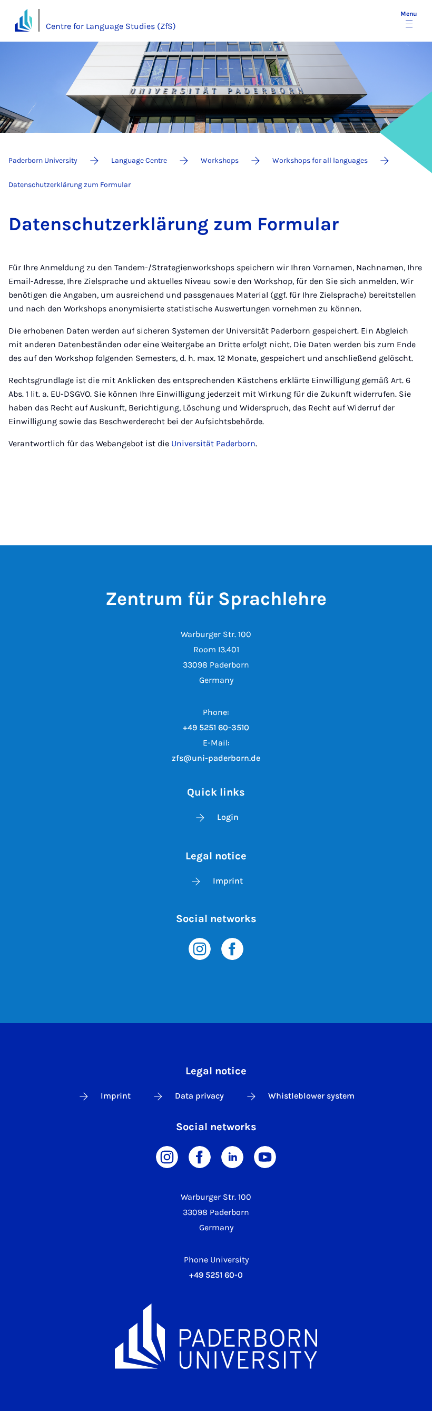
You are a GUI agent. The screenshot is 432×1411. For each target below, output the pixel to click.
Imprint (228, 881)
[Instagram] (200, 948)
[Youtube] (265, 1156)
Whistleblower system (311, 1096)
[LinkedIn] (232, 1156)
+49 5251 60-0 (216, 1275)
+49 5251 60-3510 (216, 727)
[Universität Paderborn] (216, 1336)
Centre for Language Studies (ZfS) (111, 26)
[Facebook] (232, 948)
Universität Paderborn (213, 443)
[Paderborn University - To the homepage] (23, 20)
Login (228, 817)
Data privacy (199, 1096)
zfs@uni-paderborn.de (216, 758)
